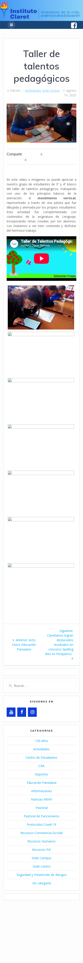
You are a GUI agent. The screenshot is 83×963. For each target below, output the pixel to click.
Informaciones (41, 791)
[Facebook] (21, 712)
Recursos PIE (41, 850)
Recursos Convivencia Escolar (41, 833)
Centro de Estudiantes (41, 757)
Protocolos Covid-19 (41, 824)
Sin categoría (41, 883)
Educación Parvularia (41, 782)
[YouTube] (11, 712)
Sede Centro (51, 90)
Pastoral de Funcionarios (41, 816)
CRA (41, 766)
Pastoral (42, 808)
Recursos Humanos (41, 841)
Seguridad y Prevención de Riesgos (42, 875)
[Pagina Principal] (40, 17)
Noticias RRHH (41, 799)
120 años (41, 741)
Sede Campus (41, 858)
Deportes (41, 774)
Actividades (33, 90)
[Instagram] (32, 712)
